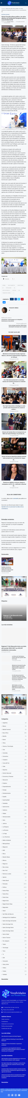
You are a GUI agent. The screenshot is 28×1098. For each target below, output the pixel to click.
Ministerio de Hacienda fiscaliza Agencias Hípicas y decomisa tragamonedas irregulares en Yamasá (14, 355)
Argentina (14, 722)
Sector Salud (14, 934)
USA (14, 957)
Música (14, 860)
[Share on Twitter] (18, 299)
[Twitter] (12, 1095)
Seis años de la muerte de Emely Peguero (11, 1036)
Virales (14, 971)
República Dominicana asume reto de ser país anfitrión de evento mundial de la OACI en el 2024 (7, 569)
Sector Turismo (14, 937)
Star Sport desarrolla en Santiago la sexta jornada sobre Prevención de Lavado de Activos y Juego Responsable (13, 1064)
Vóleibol (14, 974)
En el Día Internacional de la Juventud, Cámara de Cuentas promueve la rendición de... (14, 381)
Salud (14, 910)
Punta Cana (14, 897)
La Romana (14, 830)
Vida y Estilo (14, 964)
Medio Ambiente (14, 840)
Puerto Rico (14, 894)
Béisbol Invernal (14, 729)
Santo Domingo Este (14, 924)
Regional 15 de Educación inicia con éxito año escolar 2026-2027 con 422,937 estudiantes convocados (13, 648)
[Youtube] (19, 1095)
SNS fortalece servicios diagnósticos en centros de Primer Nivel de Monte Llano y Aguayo (18, 687)
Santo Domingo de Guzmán (14, 920)
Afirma (3, 285)
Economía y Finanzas (14, 776)
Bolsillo (14, 736)
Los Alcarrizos (14, 837)
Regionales (14, 907)
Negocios (14, 863)
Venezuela (14, 961)
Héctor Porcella (6, 290)
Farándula (14, 803)
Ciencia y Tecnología (14, 746)
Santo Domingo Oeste (14, 931)
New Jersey (14, 867)
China (14, 743)
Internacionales (14, 816)
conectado (15, 498)
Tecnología (14, 947)
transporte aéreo (6, 292)
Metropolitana (14, 843)
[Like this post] (12, 299)
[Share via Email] (4, 302)
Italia (14, 820)
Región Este (14, 900)
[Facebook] (9, 1095)
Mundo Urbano (14, 857)
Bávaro (14, 726)
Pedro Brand (14, 880)
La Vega (14, 833)
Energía (14, 790)
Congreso (14, 759)
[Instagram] (15, 1095)
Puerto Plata (14, 890)
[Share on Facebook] (15, 299)
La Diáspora (14, 827)
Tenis (14, 951)
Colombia (14, 753)
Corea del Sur (14, 763)
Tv (14, 954)
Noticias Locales (14, 873)
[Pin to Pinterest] (22, 299)
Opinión (14, 877)
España (14, 796)
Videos (14, 967)
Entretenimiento (14, 793)
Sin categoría (14, 941)
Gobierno (14, 810)
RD (19, 290)
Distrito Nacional (14, 773)
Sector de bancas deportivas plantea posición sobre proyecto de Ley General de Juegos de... (14, 458)
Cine (14, 749)
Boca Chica (14, 733)
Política (14, 290)
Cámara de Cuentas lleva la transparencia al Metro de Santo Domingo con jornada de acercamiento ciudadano (13, 1076)
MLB (14, 850)
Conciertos (14, 756)
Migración (14, 847)
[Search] (26, 3)
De (2, 287)
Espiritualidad (14, 800)
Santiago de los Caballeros (14, 917)
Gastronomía (14, 806)
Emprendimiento (14, 786)
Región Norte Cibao (14, 904)
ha (14, 287)
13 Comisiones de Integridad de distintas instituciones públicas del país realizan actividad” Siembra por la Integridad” (13, 1049)
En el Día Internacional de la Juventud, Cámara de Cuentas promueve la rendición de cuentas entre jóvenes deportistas (19, 677)
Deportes (14, 769)
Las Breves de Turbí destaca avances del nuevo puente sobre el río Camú (19, 657)
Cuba (14, 766)
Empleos (14, 783)
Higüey (14, 813)
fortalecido (8, 287)
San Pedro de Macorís (14, 914)
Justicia (14, 823)
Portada (3, 8)
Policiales (14, 884)
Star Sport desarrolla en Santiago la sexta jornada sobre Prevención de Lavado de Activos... (14, 407)
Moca (14, 853)
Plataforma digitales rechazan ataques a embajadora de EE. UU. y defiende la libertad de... (14, 484)
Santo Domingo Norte (14, 927)
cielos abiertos (11, 285)
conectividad (20, 285)
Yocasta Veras (10, 21)
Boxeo (14, 739)
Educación (14, 780)
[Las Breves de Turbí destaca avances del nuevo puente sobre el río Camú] (5, 659)
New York (14, 870)
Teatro (14, 944)
